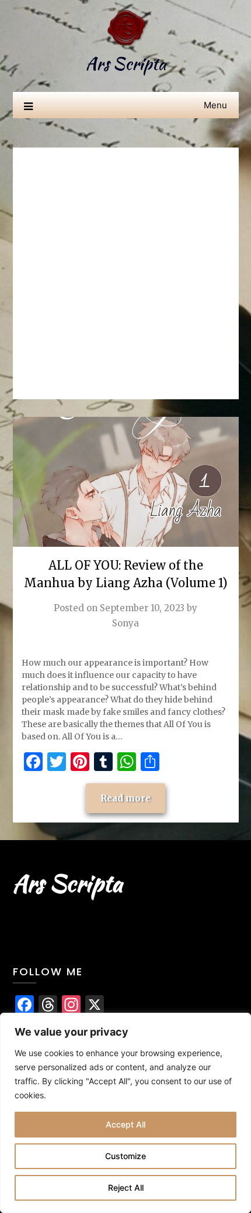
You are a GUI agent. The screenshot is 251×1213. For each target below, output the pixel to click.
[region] (125, 1113)
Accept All (125, 1124)
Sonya (125, 623)
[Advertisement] (125, 273)
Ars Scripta (126, 64)
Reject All (126, 1188)
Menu (215, 105)
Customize (125, 1156)
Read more (125, 798)
